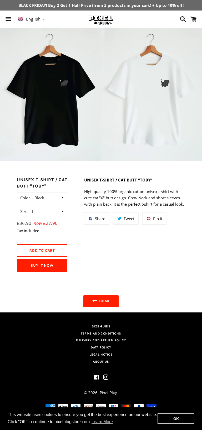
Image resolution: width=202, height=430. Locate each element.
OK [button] (176, 419)
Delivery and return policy (101, 340)
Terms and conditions (101, 333)
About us (101, 361)
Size (23, 211)
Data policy (101, 347)
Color (25, 197)
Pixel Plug (108, 392)
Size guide (101, 326)
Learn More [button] (102, 421)
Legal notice (100, 354)
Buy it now (42, 265)
